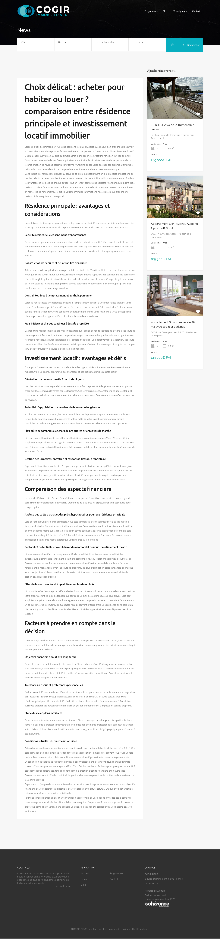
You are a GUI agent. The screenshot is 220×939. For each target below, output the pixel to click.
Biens (165, 11)
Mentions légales (97, 929)
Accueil (85, 873)
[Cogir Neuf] (43, 17)
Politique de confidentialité (121, 929)
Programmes (151, 11)
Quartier (62, 42)
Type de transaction (105, 42)
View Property (175, 110)
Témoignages (180, 11)
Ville (23, 42)
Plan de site (143, 929)
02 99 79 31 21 (152, 883)
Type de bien (138, 42)
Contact (196, 11)
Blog (83, 884)
